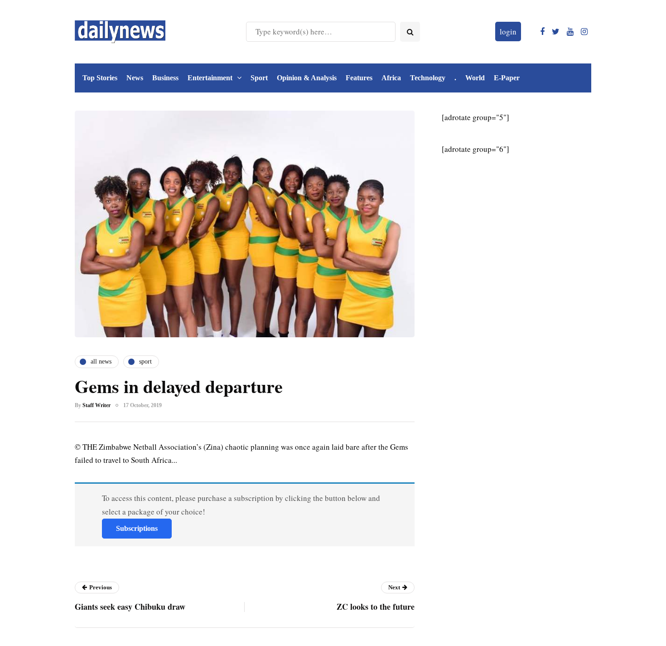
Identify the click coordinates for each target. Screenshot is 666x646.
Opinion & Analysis (307, 78)
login (508, 31)
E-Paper (507, 78)
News (134, 78)
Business (165, 78)
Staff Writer (96, 405)
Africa (391, 78)
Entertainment (210, 78)
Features (359, 78)
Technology (427, 78)
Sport (259, 78)
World (475, 78)
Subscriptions (137, 528)
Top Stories (99, 78)
